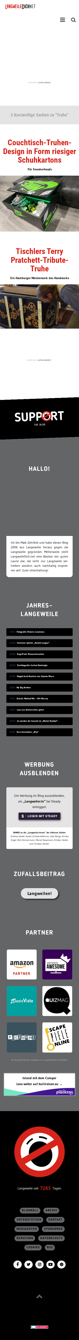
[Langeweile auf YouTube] (50, 1264)
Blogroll (30, 1210)
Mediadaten (27, 1229)
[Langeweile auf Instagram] (39, 1264)
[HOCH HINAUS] (39, 1296)
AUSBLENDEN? (44, 360)
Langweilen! (39, 893)
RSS (50, 1247)
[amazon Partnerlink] (22, 964)
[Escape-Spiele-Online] (57, 1037)
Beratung (25, 1238)
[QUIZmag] (57, 1001)
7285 (45, 1188)
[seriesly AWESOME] (57, 964)
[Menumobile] (62, 19)
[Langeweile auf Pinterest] (61, 1264)
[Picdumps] (22, 1037)
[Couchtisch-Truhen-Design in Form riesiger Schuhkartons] (39, 203)
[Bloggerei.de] (39, 1327)
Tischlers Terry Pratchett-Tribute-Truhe (39, 260)
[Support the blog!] (39, 418)
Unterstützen (29, 1219)
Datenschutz (51, 1238)
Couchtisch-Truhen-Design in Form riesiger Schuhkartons (39, 151)
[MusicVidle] (22, 1001)
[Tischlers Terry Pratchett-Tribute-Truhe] (39, 306)
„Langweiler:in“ (34, 801)
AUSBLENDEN (44, 82)
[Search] (73, 19)
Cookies (33, 1247)
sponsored (53, 1229)
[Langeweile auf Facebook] (18, 1264)
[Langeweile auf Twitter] (28, 1264)
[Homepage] (32, 6)
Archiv (51, 1210)
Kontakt (55, 1219)
